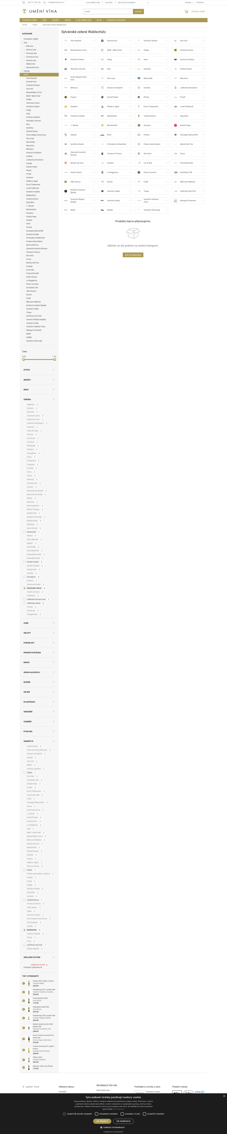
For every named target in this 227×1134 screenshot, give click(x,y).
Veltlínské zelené (35, 603)
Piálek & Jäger (32, 181)
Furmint (32, 468)
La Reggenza (31, 280)
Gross (28, 259)
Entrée (29, 295)
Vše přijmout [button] (102, 1121)
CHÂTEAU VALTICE (34, 316)
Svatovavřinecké (35, 584)
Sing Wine (30, 202)
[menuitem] (29, 20)
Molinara (32, 502)
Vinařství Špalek (35, 934)
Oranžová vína (32, 57)
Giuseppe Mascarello (34, 231)
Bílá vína (29, 46)
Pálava (31, 536)
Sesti (28, 224)
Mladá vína (30, 64)
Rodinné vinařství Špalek (36, 305)
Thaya (28, 312)
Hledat (138, 11)
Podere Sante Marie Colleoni (40, 874)
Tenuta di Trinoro (33, 252)
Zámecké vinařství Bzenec (36, 248)
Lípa (30, 829)
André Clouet (31, 277)
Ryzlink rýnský (34, 562)
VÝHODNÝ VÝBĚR (31, 39)
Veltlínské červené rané (38, 599)
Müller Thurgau (35, 509)
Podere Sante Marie (34, 241)
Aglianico (32, 404)
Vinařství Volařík (33, 192)
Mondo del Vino (32, 263)
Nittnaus (29, 149)
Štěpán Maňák (34, 949)
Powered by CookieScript (113, 1132)
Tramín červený (35, 592)
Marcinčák (30, 142)
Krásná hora (31, 82)
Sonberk (29, 177)
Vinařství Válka (32, 309)
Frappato (32, 464)
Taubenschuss (32, 199)
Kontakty (62, 1092)
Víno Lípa (30, 138)
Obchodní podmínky (127, 3)
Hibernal (32, 479)
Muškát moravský (36, 517)
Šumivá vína (31, 60)
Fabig (28, 110)
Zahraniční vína (32, 67)
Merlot (31, 498)
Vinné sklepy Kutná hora (36, 135)
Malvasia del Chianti (37, 491)
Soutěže (109, 3)
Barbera (32, 408)
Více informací (118, 1109)
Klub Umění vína (93, 3)
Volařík (31, 926)
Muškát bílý (33, 513)
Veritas (31, 607)
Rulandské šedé (35, 558)
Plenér (28, 170)
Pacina (29, 227)
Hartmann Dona (32, 103)
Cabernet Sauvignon (37, 423)
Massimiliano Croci (34, 92)
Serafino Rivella (32, 234)
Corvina (32, 434)
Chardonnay (34, 483)
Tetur (31, 941)
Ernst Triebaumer (33, 184)
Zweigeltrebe (34, 614)
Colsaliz (29, 266)
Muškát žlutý (34, 521)
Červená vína (31, 53)
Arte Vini (29, 89)
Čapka (29, 99)
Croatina (32, 442)
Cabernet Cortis (35, 416)
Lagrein (32, 487)
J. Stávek (30, 206)
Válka (31, 911)
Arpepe (29, 220)
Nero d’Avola (34, 528)
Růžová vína (31, 50)
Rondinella (33, 547)
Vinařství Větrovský (34, 341)
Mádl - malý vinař (35, 832)
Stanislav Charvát (33, 121)
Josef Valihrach (32, 188)
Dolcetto (32, 449)
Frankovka (33, 461)
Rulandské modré (36, 554)
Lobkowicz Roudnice (34, 160)
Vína (25, 43)
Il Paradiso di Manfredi (35, 238)
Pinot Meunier (34, 539)
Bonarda (32, 412)
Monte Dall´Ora (32, 245)
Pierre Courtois (32, 284)
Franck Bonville (32, 273)
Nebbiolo (32, 524)
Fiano (31, 457)
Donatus (29, 213)
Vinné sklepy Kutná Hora (39, 919)
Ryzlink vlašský (35, 566)
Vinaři (26, 75)
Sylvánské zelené (36, 588)
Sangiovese (33, 569)
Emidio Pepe (31, 217)
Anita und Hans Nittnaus (39, 750)
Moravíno (30, 146)
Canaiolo (32, 427)
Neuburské (33, 532)
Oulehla (29, 156)
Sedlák (29, 337)
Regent (31, 543)
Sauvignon (33, 577)
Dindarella (33, 446)
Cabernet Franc (35, 419)
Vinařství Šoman (33, 85)
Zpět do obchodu (133, 255)
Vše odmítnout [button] (123, 1121)
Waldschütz (31, 195)
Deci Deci (30, 255)
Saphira (32, 573)
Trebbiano (33, 596)
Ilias (28, 124)
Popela (29, 163)
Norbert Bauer (32, 131)
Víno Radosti (31, 78)
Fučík (28, 298)
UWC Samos (31, 291)
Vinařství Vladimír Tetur (35, 326)
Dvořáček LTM (32, 288)
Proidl (28, 174)
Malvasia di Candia (36, 494)
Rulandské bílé (34, 551)
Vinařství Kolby (32, 323)
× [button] (224, 1096)
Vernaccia (33, 611)
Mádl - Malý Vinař (33, 96)
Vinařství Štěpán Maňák (36, 319)
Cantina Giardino (33, 117)
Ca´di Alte (30, 270)
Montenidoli (31, 209)
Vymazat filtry (38, 965)
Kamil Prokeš (31, 167)
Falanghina (33, 453)
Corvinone (33, 438)
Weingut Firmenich (33, 330)
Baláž (28, 334)
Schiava (32, 581)
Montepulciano (35, 506)
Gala (28, 114)
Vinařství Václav (32, 106)
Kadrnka (29, 128)
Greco (31, 476)
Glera (31, 472)
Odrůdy (27, 71)
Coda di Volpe (34, 431)
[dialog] (113, 1113)
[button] (113, 1127)
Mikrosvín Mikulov (33, 302)
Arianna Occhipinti (33, 153)
